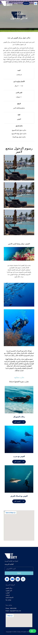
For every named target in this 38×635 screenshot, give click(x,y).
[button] (35, 3)
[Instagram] (23, 579)
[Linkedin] (17, 579)
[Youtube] (12, 579)
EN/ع (16, 3)
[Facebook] (7, 579)
